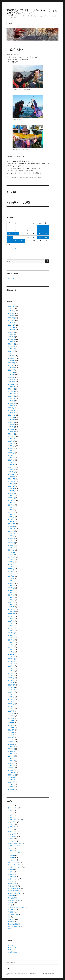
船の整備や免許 (13, 914)
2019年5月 (11, 512)
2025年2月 (11, 349)
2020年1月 (11, 493)
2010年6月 (11, 756)
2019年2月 (11, 519)
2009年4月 (11, 789)
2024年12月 (12, 353)
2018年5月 (11, 540)
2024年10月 (12, 358)
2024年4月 (11, 372)
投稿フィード (12, 947)
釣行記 (10, 929)
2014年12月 (11, 630)
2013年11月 (11, 659)
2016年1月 (11, 607)
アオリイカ (11, 805)
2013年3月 (11, 678)
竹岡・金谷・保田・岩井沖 (16, 907)
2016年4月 (11, 600)
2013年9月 (11, 664)
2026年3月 (11, 318)
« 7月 (15, 248)
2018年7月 (11, 536)
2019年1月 (11, 521)
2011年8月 (11, 723)
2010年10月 (11, 746)
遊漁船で (11, 921)
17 (9, 237)
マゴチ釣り (11, 855)
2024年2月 (11, 377)
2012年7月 (11, 697)
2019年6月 (11, 510)
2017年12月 (11, 552)
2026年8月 (11, 306)
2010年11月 (11, 744)
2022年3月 (11, 431)
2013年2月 (11, 680)
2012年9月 (11, 692)
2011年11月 (11, 716)
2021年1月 (11, 465)
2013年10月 (11, 661)
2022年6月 (11, 424)
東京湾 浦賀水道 (13, 891)
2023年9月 (11, 389)
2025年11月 (11, 327)
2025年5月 (11, 341)
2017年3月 (11, 574)
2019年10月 (11, 500)
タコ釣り (11, 839)
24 (9, 241)
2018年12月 (11, 524)
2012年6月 (11, 699)
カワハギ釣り (12, 822)
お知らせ (11, 815)
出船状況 (11, 881)
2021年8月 (11, 448)
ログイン (11, 945)
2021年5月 (11, 455)
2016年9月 (11, 588)
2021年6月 (11, 453)
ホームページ (12, 278)
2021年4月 (11, 457)
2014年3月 (11, 649)
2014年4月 (11, 647)
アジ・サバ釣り (13, 808)
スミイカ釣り (12, 834)
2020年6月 (11, 481)
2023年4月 (11, 401)
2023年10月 (11, 386)
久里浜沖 (11, 869)
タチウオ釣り (12, 841)
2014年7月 (11, 642)
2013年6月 (11, 671)
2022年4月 (11, 429)
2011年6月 (11, 727)
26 (22, 241)
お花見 (10, 817)
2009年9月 (11, 777)
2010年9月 (11, 749)
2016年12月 (11, 581)
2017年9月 (11, 559)
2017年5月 (11, 569)
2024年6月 (11, 368)
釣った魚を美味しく (14, 926)
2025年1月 (11, 351)
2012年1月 (11, 711)
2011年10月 (11, 718)
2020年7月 (11, 479)
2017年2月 (11, 576)
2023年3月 (11, 403)
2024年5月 (11, 370)
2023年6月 (11, 396)
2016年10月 (11, 585)
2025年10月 (11, 330)
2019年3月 (11, 517)
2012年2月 (11, 709)
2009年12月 (12, 770)
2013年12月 (11, 656)
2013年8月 (11, 666)
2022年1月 (11, 436)
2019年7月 (11, 507)
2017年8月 (11, 562)
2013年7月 (11, 668)
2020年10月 (12, 472)
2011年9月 (11, 720)
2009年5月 (11, 787)
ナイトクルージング (14, 846)
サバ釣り (11, 829)
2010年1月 (11, 768)
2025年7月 (11, 337)
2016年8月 (11, 590)
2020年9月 (11, 474)
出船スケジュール (13, 879)
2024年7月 (11, 365)
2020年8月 (11, 476)
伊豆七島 (11, 874)
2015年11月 (11, 611)
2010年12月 (11, 742)
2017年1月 (11, 578)
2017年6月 (11, 566)
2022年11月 (11, 412)
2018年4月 (11, 543)
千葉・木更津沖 (13, 886)
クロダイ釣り (12, 827)
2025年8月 (11, 334)
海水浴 (10, 905)
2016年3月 (11, 602)
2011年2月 (11, 737)
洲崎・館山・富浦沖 (14, 900)
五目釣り (11, 872)
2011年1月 (11, 739)
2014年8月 (11, 640)
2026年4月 (11, 315)
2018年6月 (11, 538)
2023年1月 (11, 408)
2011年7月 (11, 725)
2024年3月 (11, 375)
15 (40, 234)
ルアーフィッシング (14, 862)
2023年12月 (11, 382)
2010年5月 (11, 758)
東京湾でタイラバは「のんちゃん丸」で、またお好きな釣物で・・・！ (32, 12)
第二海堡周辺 (12, 910)
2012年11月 (11, 687)
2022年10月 (12, 415)
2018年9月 (11, 531)
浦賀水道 (11, 902)
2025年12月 (11, 325)
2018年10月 (11, 529)
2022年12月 (11, 410)
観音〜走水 (11, 919)
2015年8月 (11, 619)
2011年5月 (11, 730)
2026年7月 (11, 308)
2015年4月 (11, 623)
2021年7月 (11, 450)
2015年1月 (11, 628)
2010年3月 (11, 763)
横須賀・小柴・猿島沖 (35, 177)
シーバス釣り (12, 831)
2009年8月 (11, 780)
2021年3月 (11, 460)
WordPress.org (13, 952)
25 (15, 241)
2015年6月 (11, 621)
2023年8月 (11, 391)
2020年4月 (11, 486)
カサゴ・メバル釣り (25, 177)
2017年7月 (11, 564)
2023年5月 (11, 398)
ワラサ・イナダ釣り (14, 865)
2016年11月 (11, 583)
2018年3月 (11, 545)
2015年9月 (11, 616)
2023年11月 (11, 384)
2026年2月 (11, 320)
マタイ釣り (11, 857)
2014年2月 (11, 652)
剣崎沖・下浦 (12, 884)
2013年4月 (11, 675)
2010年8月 (11, 751)
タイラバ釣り (12, 836)
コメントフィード (13, 950)
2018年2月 (11, 547)
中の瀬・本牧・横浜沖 (15, 867)
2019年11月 (11, 498)
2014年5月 (11, 645)
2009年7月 (11, 782)
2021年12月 (11, 439)
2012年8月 (11, 694)
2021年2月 (11, 462)
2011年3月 (11, 735)
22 (40, 237)
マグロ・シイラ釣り (14, 853)
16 (46, 234)
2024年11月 (11, 356)
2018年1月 (11, 550)
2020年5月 (11, 484)
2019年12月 (11, 495)
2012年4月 (11, 704)
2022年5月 (11, 427)
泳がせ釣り (11, 898)
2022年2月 (11, 434)
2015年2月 (11, 626)
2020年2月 (11, 491)
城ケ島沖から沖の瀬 (14, 888)
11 (15, 234)
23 (46, 237)
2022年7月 (11, 422)
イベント (11, 810)
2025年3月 (11, 346)
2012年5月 (11, 701)
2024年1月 (11, 379)
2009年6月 (11, 784)
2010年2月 (11, 765)
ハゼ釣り (11, 848)
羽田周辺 (11, 912)
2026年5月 (11, 313)
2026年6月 (11, 311)
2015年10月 (11, 614)
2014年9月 (11, 637)
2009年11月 (11, 772)
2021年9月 (11, 446)
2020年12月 (12, 467)
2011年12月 (11, 713)
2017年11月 (11, 555)
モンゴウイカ (12, 860)
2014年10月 (11, 635)
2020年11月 (11, 469)
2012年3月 (11, 706)
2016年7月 (11, 592)
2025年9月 (11, 332)
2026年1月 (11, 323)
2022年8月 (11, 420)
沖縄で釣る (11, 895)
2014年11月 (11, 633)
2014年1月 (11, 654)
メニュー (10, 23)
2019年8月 (11, 505)
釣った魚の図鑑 (13, 924)
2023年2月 (11, 405)
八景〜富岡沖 (12, 876)
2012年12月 (11, 685)
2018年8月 (11, 533)
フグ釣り (11, 850)
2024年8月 (11, 363)
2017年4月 (11, 571)
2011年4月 (11, 732)
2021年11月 (11, 441)
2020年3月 (11, 488)
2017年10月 (11, 557)
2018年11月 (11, 526)
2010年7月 (11, 754)
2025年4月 (11, 344)
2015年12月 (11, 609)
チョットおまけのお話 (15, 843)
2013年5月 (11, 673)
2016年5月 (11, 597)
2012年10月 (11, 690)
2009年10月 (12, 775)
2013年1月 (11, 682)
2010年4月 (11, 761)
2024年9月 (11, 360)
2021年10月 (11, 443)
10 (9, 234)
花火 (9, 917)
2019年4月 (11, 514)
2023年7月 (11, 394)
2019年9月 (11, 502)
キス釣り (11, 824)
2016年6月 (11, 595)
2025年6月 (11, 339)
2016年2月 (11, 604)
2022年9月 (11, 417)
